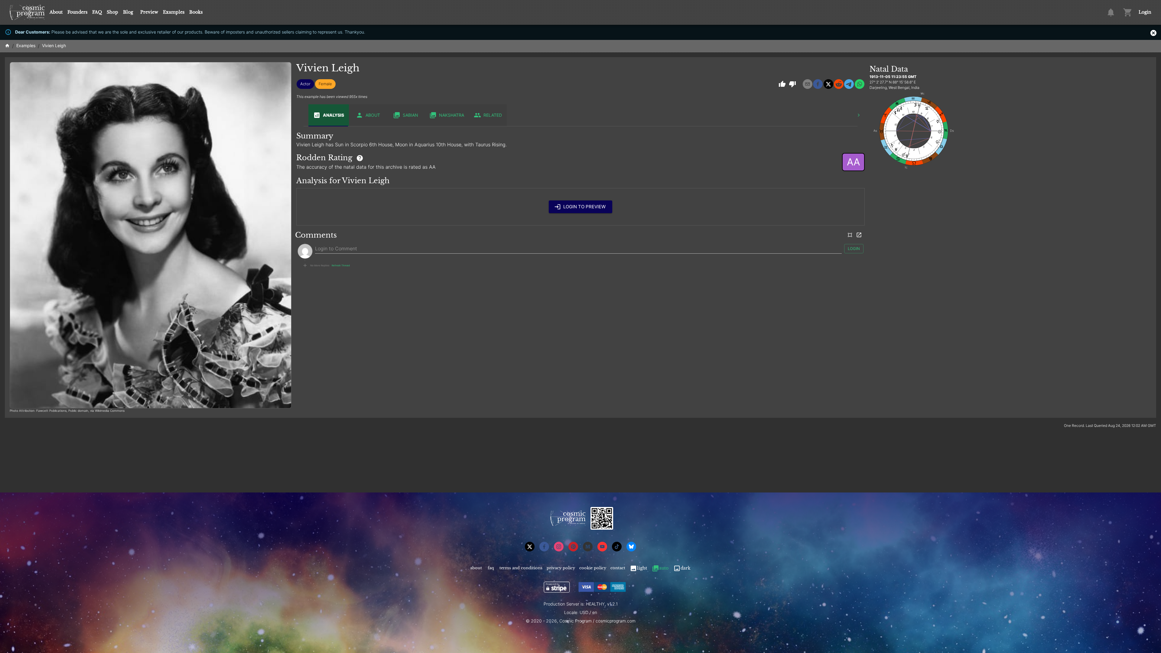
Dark (686, 568)
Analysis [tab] (333, 115)
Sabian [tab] (410, 115)
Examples (173, 12)
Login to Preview (584, 207)
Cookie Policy (592, 567)
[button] (305, 84)
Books (196, 12)
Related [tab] (492, 115)
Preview (149, 12)
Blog (128, 12)
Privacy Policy (561, 567)
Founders (77, 12)
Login (1145, 12)
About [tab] (373, 115)
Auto (663, 568)
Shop (112, 12)
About (56, 12)
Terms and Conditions (520, 567)
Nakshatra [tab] (451, 115)
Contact (617, 567)
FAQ (97, 12)
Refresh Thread (341, 265)
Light (642, 568)
